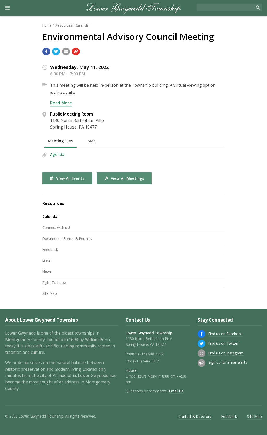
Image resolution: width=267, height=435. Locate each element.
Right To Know (54, 282)
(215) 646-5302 (151, 353)
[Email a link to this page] (66, 51)
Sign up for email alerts (227, 362)
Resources (63, 25)
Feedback (50, 249)
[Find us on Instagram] (201, 353)
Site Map (49, 293)
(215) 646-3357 (146, 361)
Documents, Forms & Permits (67, 238)
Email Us (176, 390)
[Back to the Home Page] (133, 8)
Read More (61, 103)
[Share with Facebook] (46, 51)
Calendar (83, 25)
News (47, 271)
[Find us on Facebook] (201, 334)
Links (46, 260)
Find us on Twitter (223, 343)
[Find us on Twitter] (201, 344)
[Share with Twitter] (56, 51)
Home (47, 25)
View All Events (70, 178)
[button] (7, 8)
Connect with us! (56, 227)
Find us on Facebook (225, 333)
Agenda (57, 154)
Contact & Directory (194, 416)
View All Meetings (127, 178)
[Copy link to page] (76, 51)
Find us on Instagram (226, 352)
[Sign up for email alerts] (201, 363)
